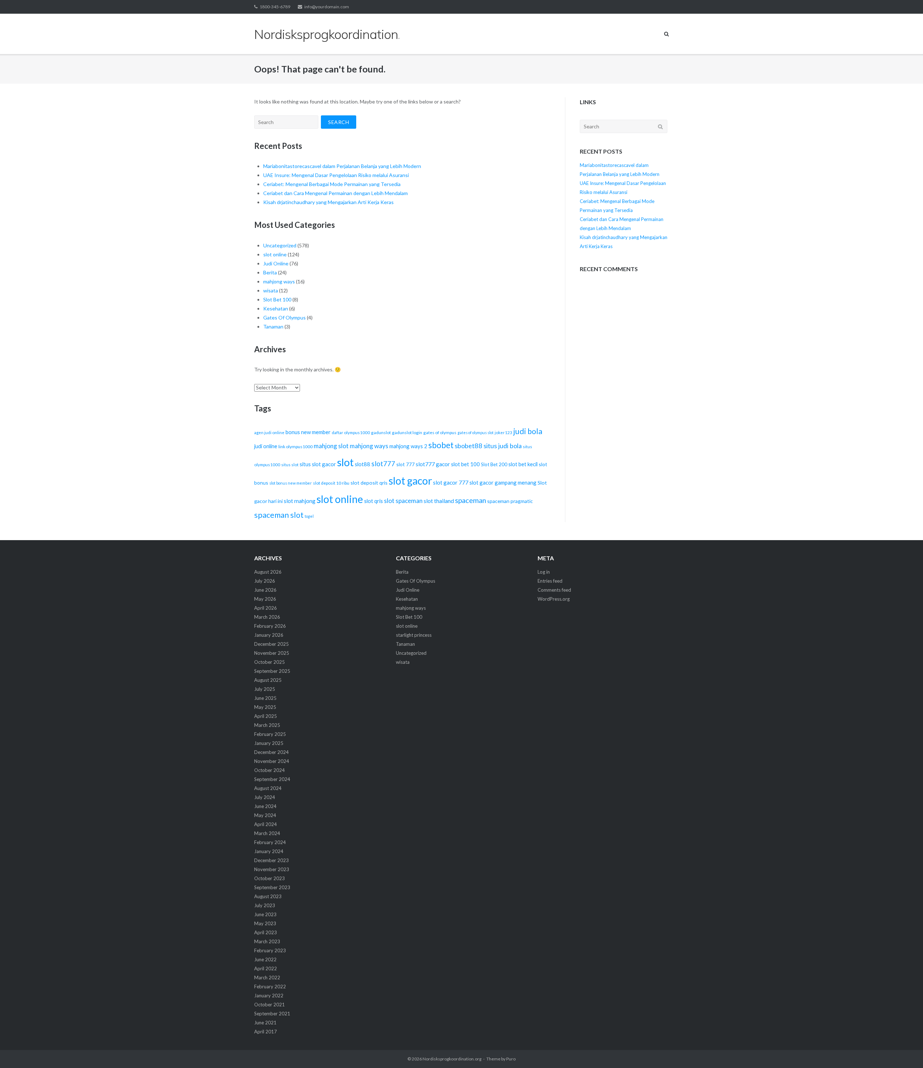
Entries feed (550, 581)
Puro (511, 1059)
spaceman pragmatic (510, 501)
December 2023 (271, 860)
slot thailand (439, 500)
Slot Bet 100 (277, 299)
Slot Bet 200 (494, 464)
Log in (544, 572)
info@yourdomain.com (326, 6)
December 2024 (271, 752)
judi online (265, 446)
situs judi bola (502, 446)
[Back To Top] (905, 1050)
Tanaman (273, 326)
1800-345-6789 (275, 6)
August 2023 (268, 896)
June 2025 (265, 698)
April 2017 (265, 1031)
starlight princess (414, 635)
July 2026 (264, 581)
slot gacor (410, 481)
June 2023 (265, 914)
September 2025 (272, 671)
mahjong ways (279, 281)
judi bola (527, 431)
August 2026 (268, 572)
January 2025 (268, 743)
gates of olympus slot (476, 432)
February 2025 (270, 734)
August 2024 (268, 788)
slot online (275, 254)
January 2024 (268, 851)
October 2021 (269, 1004)
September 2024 (272, 779)
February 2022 (270, 986)
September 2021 (272, 1013)
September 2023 (272, 887)
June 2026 (265, 590)
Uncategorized (279, 245)
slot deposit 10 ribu (331, 483)
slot (345, 462)
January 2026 (268, 635)
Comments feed (554, 590)
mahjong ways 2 (408, 446)
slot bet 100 (465, 464)
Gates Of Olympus (284, 317)
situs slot (290, 464)
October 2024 (269, 770)
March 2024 (267, 833)
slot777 (383, 463)
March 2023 (267, 941)
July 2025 (264, 689)
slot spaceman (403, 500)
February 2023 (270, 950)
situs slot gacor (318, 464)
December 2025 (271, 644)
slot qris (373, 501)
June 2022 (265, 959)
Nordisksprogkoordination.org (452, 1059)
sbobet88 (468, 446)
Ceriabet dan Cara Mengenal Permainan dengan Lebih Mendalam (335, 193)
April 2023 (265, 932)
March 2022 (267, 977)
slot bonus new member (290, 483)
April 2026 (265, 608)
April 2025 (265, 716)
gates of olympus (439, 432)
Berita (270, 272)
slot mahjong (299, 501)
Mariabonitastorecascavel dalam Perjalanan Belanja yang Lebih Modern (342, 166)
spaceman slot (279, 515)
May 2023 (265, 923)
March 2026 (267, 617)
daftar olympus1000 (351, 432)
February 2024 (270, 842)
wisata (270, 290)
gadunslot (381, 432)
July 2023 (264, 905)
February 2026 (270, 626)
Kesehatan (275, 308)
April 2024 (265, 824)
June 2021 (265, 1022)
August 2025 (268, 680)
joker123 (503, 432)
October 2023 (269, 878)
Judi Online (275, 263)
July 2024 (264, 797)
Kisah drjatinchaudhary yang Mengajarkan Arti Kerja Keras (328, 202)
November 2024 (271, 761)
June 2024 (265, 806)
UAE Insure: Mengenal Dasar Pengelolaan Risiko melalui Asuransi (336, 175)
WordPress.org (554, 599)
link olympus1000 (295, 446)
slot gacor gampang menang (502, 482)
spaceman (470, 500)
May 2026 (265, 599)
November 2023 (271, 869)
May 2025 (265, 707)
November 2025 (271, 653)
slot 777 (405, 464)
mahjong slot (331, 446)
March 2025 (267, 725)
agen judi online (269, 432)
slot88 (362, 464)
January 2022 (268, 995)
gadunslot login (407, 432)
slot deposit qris (369, 483)
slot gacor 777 (450, 482)
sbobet (441, 445)
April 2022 (265, 968)
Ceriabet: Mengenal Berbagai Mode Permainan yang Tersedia (332, 184)
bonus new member (308, 432)
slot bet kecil (523, 464)
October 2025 (269, 662)
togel (309, 516)
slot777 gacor (433, 464)
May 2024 (265, 815)
